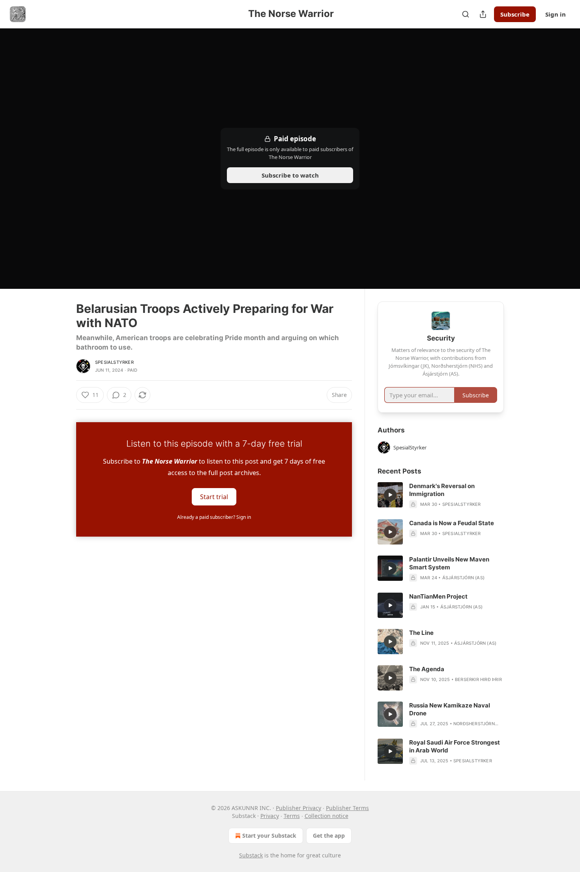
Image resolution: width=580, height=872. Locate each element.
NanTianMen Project (438, 596)
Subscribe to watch (290, 175)
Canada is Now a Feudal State (451, 523)
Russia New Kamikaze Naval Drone (449, 709)
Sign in (555, 14)
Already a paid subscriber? (214, 517)
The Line (421, 632)
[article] (440, 495)
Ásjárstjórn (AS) (463, 577)
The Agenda (426, 669)
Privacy (269, 816)
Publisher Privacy (298, 808)
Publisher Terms (347, 808)
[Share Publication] (483, 14)
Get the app (329, 835)
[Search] (465, 14)
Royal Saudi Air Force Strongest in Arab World (454, 746)
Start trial (214, 496)
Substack (251, 855)
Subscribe (514, 14)
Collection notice (326, 816)
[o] (390, 494)
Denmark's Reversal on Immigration (442, 490)
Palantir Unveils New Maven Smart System (449, 563)
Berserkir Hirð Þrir (478, 679)
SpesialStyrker (114, 362)
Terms (292, 816)
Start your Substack (269, 835)
